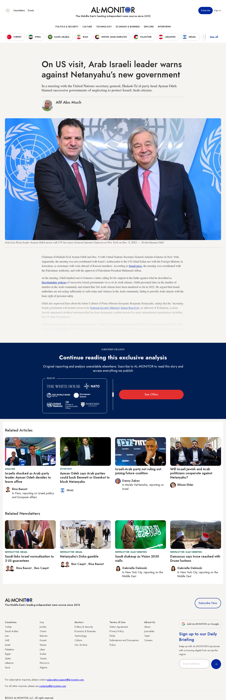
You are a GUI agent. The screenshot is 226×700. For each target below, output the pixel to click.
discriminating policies (54, 282)
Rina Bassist (24, 568)
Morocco (44, 663)
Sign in (217, 10)
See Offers (151, 394)
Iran (7, 636)
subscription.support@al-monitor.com (65, 679)
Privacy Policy (116, 631)
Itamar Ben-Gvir (130, 308)
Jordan (43, 627)
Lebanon (9, 663)
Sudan (43, 654)
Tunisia (43, 658)
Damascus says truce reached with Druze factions (195, 558)
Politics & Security (66, 27)
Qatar (8, 658)
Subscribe (205, 10)
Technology (104, 27)
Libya (42, 649)
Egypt (7, 654)
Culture (87, 27)
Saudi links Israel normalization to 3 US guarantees (29, 558)
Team (147, 636)
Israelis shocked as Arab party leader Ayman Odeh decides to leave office (28, 477)
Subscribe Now (208, 603)
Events (31, 10)
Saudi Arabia (11, 631)
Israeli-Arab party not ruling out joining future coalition (138, 471)
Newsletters (19, 10)
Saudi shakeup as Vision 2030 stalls (137, 558)
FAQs (112, 636)
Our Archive (81, 645)
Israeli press (135, 266)
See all (214, 37)
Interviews (164, 27)
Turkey (8, 627)
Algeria (43, 667)
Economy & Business (128, 27)
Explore (149, 27)
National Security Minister (104, 308)
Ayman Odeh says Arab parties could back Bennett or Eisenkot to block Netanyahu (85, 477)
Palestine (9, 649)
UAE (7, 640)
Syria (7, 667)
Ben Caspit (41, 568)
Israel (7, 645)
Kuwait (43, 640)
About (147, 627)
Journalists (149, 631)
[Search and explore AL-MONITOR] (8, 10)
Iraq (42, 622)
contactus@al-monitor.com (52, 686)
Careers (148, 640)
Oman (43, 631)
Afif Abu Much (68, 102)
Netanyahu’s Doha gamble (79, 556)
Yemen (43, 645)
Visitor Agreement (118, 627)
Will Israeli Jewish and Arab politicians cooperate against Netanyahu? (191, 473)
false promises (61, 329)
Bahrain (43, 636)
